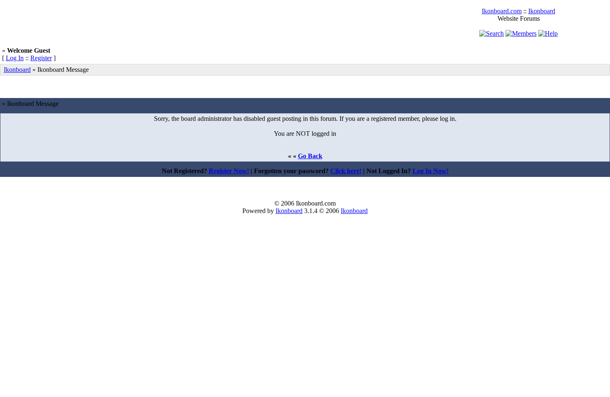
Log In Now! (430, 170)
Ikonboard (541, 11)
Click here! (345, 170)
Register (41, 57)
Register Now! (229, 170)
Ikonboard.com (502, 11)
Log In (15, 57)
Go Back (310, 155)
